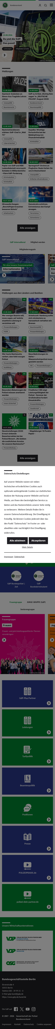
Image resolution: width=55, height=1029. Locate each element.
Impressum (8, 556)
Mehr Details (27, 547)
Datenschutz (19, 556)
